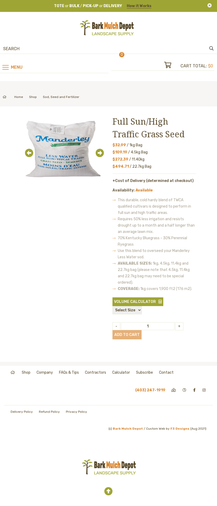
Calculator (121, 372)
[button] (27, 149)
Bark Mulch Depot (128, 428)
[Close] (209, 5)
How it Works (139, 6)
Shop (33, 97)
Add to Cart (127, 334)
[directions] (174, 390)
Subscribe (144, 372)
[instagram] (204, 390)
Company (45, 372)
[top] (108, 491)
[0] (172, 65)
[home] (13, 372)
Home (18, 97)
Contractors (95, 372)
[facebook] (194, 390)
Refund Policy (49, 412)
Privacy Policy (76, 412)
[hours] (185, 390)
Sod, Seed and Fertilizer (61, 97)
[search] (211, 49)
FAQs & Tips (69, 372)
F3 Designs (179, 428)
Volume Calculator (135, 301)
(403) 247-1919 (150, 390)
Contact (166, 372)
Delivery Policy (22, 412)
